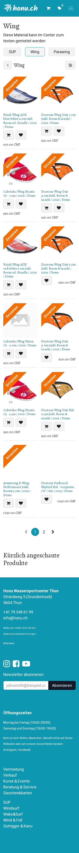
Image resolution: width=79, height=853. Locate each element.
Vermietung (13, 769)
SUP (7, 802)
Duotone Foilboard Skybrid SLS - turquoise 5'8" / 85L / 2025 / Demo (57, 487)
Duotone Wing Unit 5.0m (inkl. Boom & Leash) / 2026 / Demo (58, 268)
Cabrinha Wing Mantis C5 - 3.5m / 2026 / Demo (19, 193)
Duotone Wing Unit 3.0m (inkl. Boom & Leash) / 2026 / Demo (58, 119)
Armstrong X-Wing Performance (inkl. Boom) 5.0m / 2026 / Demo (17, 489)
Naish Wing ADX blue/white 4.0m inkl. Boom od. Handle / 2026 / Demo (20, 121)
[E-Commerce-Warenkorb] (48, 8)
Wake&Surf (13, 814)
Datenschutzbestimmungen (19, 634)
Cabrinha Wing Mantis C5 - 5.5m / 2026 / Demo (19, 412)
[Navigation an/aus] (71, 8)
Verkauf (10, 775)
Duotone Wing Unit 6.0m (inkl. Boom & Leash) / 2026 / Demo (55, 345)
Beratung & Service (19, 787)
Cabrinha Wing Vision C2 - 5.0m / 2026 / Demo (19, 343)
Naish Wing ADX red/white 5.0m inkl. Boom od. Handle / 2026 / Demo (20, 270)
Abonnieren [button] (62, 685)
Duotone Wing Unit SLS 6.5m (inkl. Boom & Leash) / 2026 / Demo (57, 414)
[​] (6, 665)
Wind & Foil (12, 820)
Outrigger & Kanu (18, 826)
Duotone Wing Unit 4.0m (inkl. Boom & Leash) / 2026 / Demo (55, 195)
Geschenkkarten (17, 793)
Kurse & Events (16, 781)
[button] (8, 134)
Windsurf (11, 808)
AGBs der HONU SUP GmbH (19, 628)
